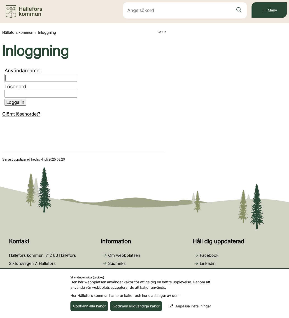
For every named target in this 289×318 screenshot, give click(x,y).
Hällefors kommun (17, 32)
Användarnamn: (23, 70)
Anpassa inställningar (193, 306)
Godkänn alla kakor (89, 306)
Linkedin (207, 263)
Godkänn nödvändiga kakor (136, 306)
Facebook (209, 255)
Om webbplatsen (124, 255)
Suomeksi (117, 263)
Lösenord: (16, 86)
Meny (272, 10)
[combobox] (185, 10)
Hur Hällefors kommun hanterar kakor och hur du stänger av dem (124, 295)
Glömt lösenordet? (21, 114)
